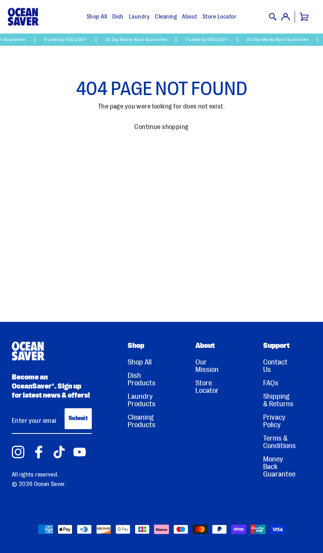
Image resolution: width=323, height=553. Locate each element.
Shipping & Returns (278, 400)
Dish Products (142, 379)
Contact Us (275, 366)
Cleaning (166, 17)
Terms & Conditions (279, 442)
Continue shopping (161, 126)
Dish (118, 17)
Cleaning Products (142, 421)
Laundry (139, 17)
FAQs (270, 383)
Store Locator (219, 17)
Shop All (97, 17)
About (189, 17)
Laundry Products (142, 400)
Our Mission (207, 366)
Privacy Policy (274, 421)
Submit (78, 418)
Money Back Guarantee (279, 467)
